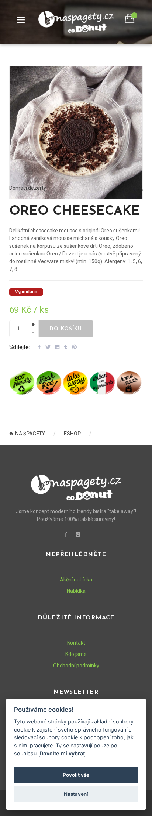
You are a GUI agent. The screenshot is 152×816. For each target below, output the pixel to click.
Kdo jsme (76, 654)
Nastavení (76, 794)
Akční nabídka (76, 580)
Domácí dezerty (27, 188)
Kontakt (76, 643)
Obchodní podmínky (76, 665)
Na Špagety (30, 433)
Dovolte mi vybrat (62, 753)
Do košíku (65, 329)
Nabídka (76, 591)
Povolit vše (76, 775)
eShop (72, 433)
